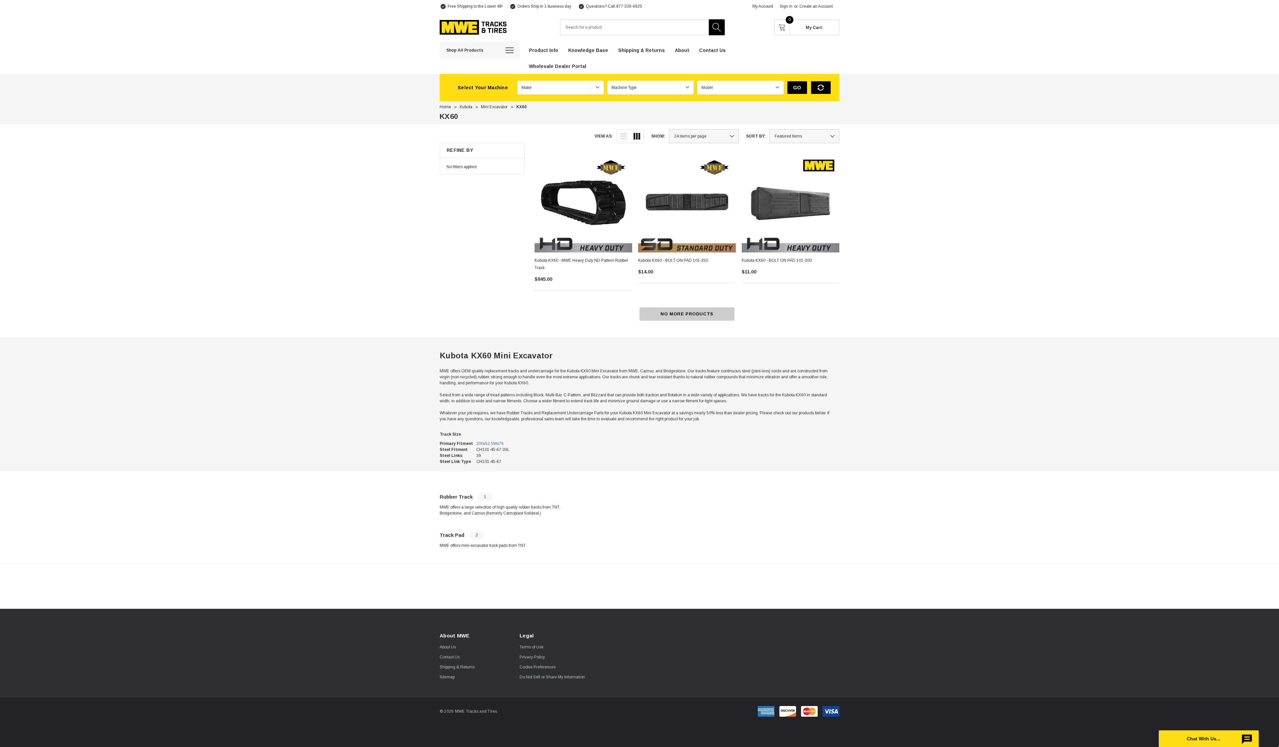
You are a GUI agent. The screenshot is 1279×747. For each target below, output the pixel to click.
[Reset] (821, 87)
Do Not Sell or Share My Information (552, 677)
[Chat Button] (1209, 738)
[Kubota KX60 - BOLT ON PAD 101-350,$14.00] (687, 203)
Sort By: (756, 136)
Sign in (786, 6)
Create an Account (816, 6)
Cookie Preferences (538, 667)
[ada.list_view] (623, 136)
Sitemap (447, 677)
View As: (604, 136)
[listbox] (804, 136)
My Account (762, 6)
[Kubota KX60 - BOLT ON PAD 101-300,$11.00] (790, 203)
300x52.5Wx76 (490, 443)
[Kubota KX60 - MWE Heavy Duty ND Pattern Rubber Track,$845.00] (583, 203)
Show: (658, 136)
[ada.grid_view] (636, 136)
